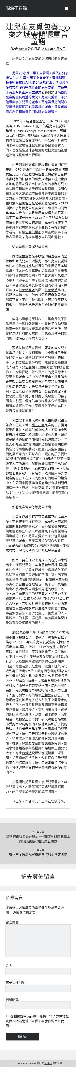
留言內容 (12, 922)
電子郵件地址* (16, 982)
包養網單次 (27, 290)
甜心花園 (38, 425)
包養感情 (15, 140)
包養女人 (57, 145)
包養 (44, 275)
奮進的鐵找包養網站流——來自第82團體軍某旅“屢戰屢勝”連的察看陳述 (38, 838)
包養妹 (27, 266)
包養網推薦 (59, 444)
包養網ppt (32, 367)
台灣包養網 (49, 767)
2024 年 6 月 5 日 (54, 49)
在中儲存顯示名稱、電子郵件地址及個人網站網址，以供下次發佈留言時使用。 (37, 1021)
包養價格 (41, 295)
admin (22, 49)
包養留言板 (27, 203)
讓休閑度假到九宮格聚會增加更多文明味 (38, 854)
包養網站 (51, 290)
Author (48, 1063)
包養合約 (12, 762)
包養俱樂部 (49, 92)
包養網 (56, 526)
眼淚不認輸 (16, 8)
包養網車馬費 (58, 676)
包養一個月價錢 (17, 328)
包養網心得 (49, 758)
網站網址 (12, 999)
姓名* (10, 965)
